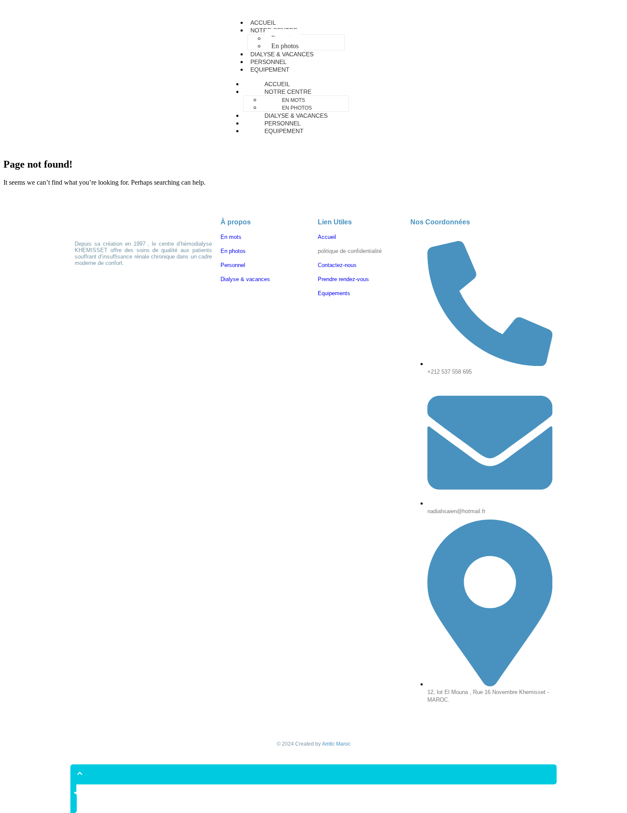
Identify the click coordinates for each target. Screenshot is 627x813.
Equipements (334, 293)
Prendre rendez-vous (343, 279)
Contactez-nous (337, 265)
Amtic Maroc (336, 744)
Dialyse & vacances (296, 115)
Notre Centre (287, 91)
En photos (297, 108)
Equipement (270, 69)
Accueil (277, 84)
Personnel (282, 123)
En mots (293, 100)
